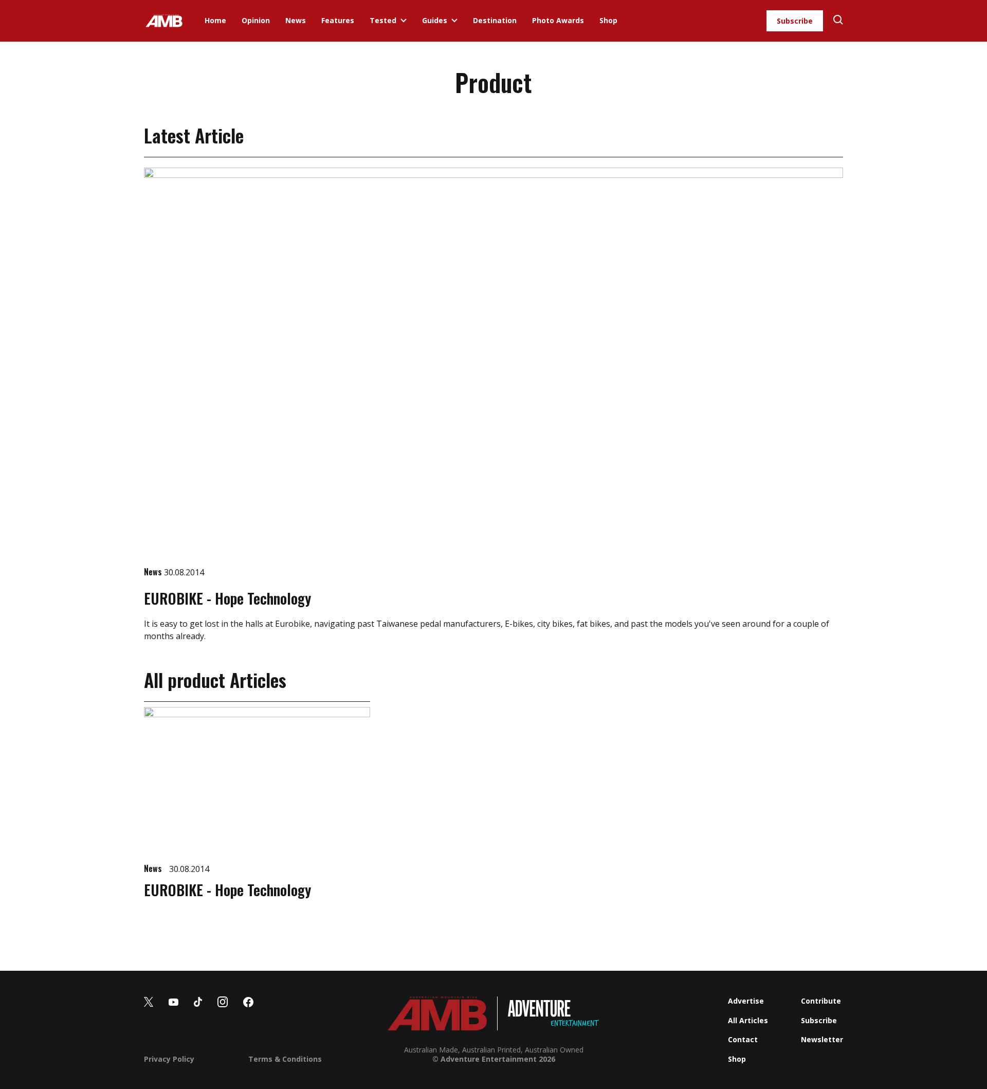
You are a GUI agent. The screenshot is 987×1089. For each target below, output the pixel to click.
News (295, 20)
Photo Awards (558, 20)
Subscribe (795, 21)
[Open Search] (838, 21)
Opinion (256, 20)
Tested (383, 20)
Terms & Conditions (285, 1059)
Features (337, 20)
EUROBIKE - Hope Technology (227, 598)
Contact (743, 1039)
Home (215, 20)
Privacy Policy (169, 1059)
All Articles (748, 1020)
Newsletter (822, 1039)
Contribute (821, 1001)
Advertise (746, 1001)
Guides (434, 20)
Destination (495, 20)
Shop (608, 20)
